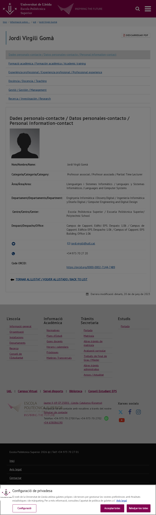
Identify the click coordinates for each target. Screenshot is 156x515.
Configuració (25, 508)
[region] (78, 500)
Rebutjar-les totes (138, 508)
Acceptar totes (112, 508)
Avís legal (121, 500)
